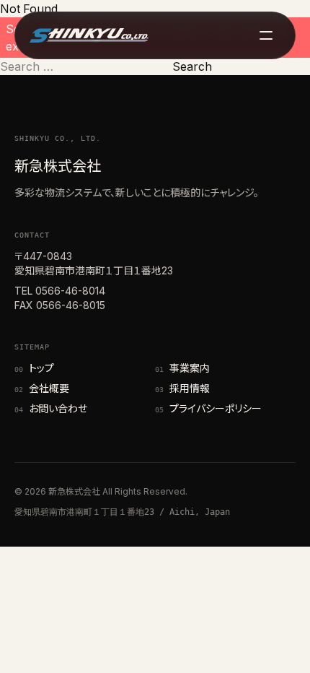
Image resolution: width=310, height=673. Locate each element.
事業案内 (182, 368)
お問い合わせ (50, 408)
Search (192, 66)
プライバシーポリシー (208, 408)
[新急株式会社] (89, 35)
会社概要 (41, 388)
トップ (34, 368)
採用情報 (182, 388)
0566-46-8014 (70, 291)
